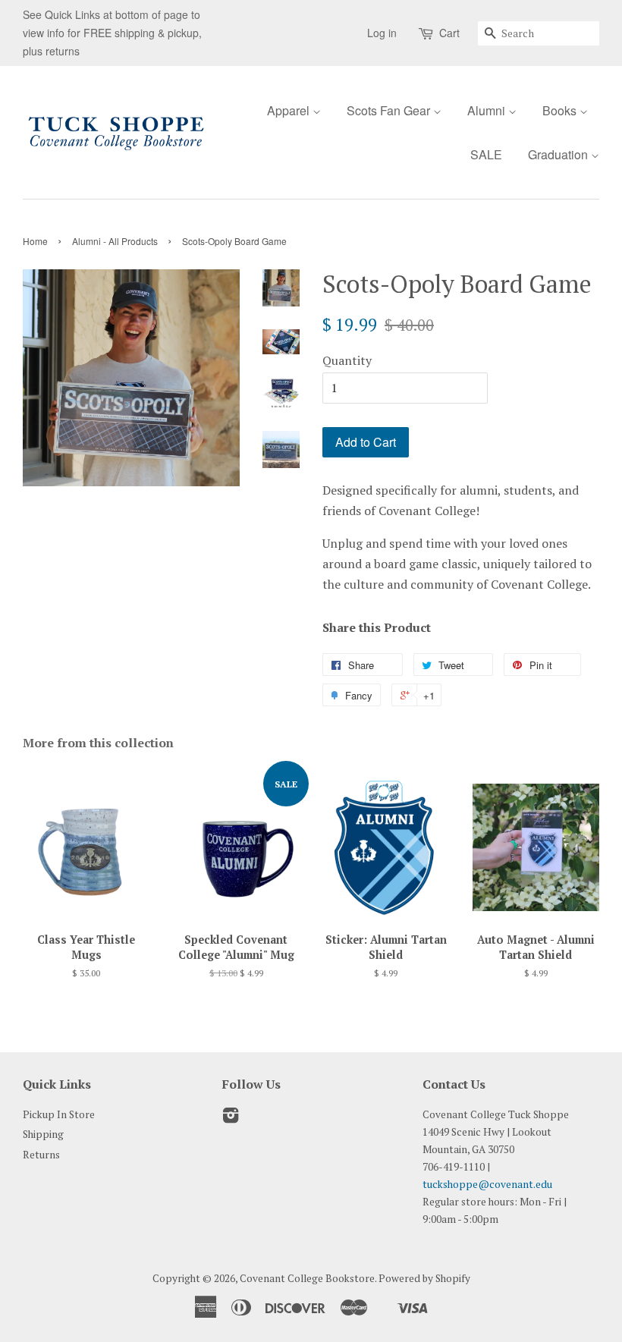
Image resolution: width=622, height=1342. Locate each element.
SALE (486, 154)
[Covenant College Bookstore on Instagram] (230, 1118)
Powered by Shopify (424, 1278)
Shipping (43, 1134)
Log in (382, 32)
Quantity (347, 360)
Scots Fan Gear (390, 110)
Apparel (290, 110)
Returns (41, 1154)
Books (561, 110)
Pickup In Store (59, 1114)
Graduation (559, 154)
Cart (449, 32)
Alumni (487, 110)
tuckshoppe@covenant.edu (487, 1184)
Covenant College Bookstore (307, 1278)
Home (35, 240)
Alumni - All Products (115, 240)
